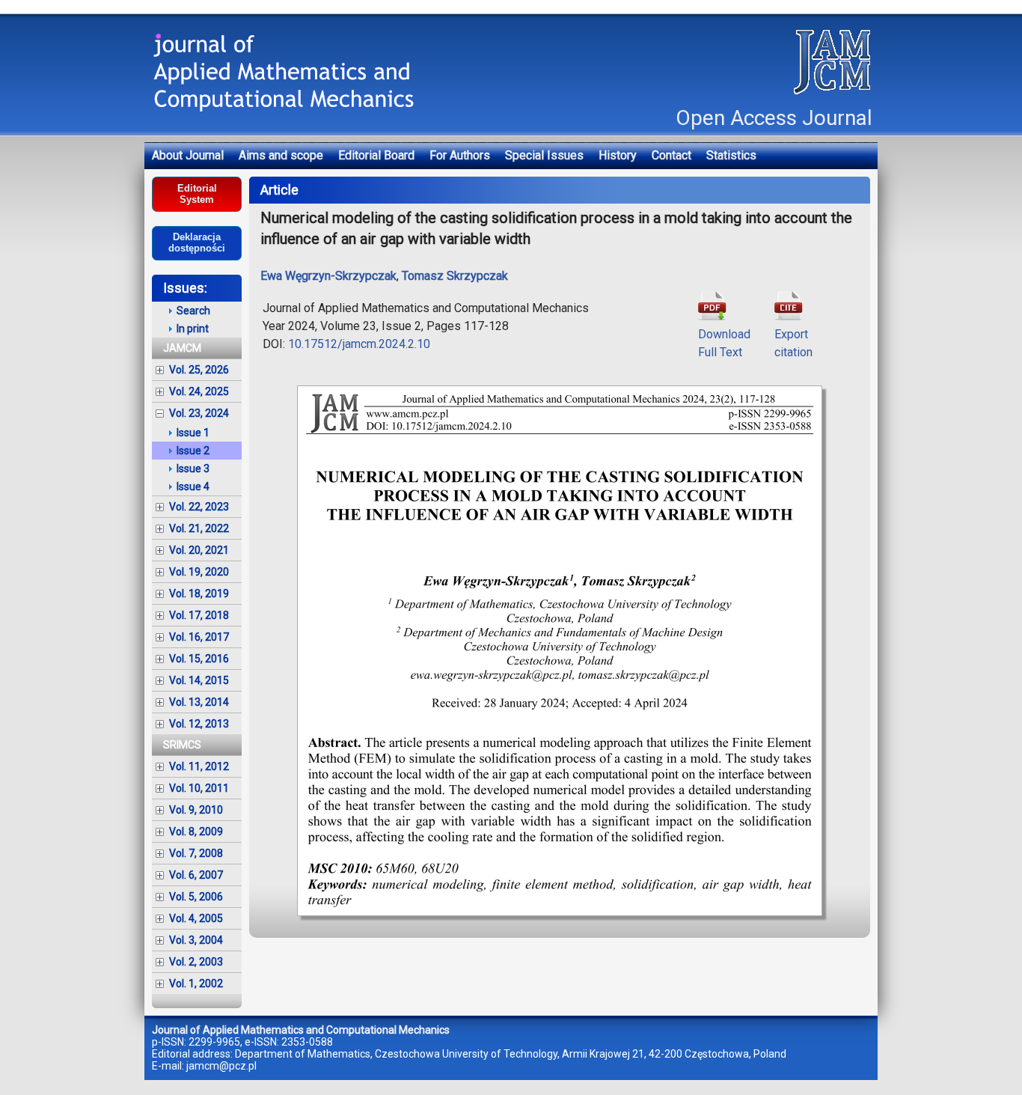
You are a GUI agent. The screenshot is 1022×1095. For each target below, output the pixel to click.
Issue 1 (193, 433)
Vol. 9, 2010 (196, 810)
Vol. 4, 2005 (196, 918)
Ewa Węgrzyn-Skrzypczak (328, 276)
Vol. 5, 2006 (196, 897)
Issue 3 (193, 469)
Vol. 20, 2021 (199, 550)
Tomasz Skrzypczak (455, 276)
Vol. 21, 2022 (199, 528)
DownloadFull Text (724, 343)
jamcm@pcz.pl (221, 1066)
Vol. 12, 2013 (199, 724)
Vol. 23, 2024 (199, 413)
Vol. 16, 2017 (199, 637)
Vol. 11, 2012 (199, 766)
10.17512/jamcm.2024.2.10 (359, 344)
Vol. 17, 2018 (199, 615)
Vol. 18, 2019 (199, 594)
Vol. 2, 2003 (196, 962)
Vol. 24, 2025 (199, 391)
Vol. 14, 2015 (199, 680)
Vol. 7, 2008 (196, 853)
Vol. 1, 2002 (196, 983)
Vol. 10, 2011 (199, 788)
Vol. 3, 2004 (196, 940)
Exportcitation (793, 343)
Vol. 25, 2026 (199, 370)
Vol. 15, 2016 (199, 659)
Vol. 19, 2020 (199, 572)
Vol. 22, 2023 (199, 507)
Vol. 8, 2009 (196, 832)
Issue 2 (193, 451)
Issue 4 (193, 486)
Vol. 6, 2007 (196, 875)
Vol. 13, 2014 (199, 702)
